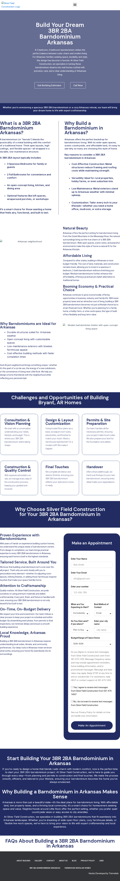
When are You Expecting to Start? (80, 605)
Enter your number (80, 586)
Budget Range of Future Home (85, 638)
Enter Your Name (79, 559)
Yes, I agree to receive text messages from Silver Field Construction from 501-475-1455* (91, 691)
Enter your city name (101, 622)
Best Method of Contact (101, 605)
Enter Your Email (79, 573)
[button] (75, 4)
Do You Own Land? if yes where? (80, 622)
